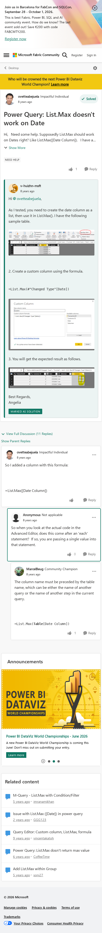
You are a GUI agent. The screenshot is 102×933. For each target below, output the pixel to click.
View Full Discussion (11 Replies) (29, 433)
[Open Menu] (95, 68)
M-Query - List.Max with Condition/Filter (46, 795)
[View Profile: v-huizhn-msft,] (13, 188)
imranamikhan (43, 801)
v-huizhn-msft (30, 185)
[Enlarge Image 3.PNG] (51, 377)
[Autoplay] (43, 761)
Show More (17, 147)
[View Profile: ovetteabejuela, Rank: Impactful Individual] (10, 99)
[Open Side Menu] (6, 55)
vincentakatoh (43, 838)
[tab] (48, 761)
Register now (15, 38)
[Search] (65, 55)
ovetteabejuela (28, 96)
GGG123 (39, 819)
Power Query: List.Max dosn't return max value (51, 850)
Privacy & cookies (44, 907)
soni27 (38, 875)
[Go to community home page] (36, 55)
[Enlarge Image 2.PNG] (51, 325)
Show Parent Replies (15, 441)
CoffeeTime (41, 856)
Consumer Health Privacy (65, 923)
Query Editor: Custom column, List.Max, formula (52, 831)
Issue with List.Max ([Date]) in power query (48, 813)
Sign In (91, 55)
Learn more (60, 84)
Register (77, 55)
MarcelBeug (34, 569)
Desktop (14, 68)
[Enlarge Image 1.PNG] (51, 243)
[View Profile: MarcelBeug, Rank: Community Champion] (19, 571)
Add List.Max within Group (34, 868)
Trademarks (12, 917)
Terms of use (70, 907)
